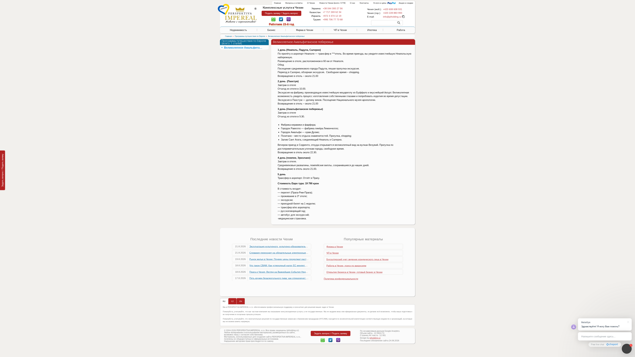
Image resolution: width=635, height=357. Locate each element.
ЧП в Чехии (340, 30)
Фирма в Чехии (304, 30)
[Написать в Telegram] (281, 19)
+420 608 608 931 (392, 9)
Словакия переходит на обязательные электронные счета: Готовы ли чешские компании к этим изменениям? (309, 252)
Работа (401, 30)
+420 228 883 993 (392, 13)
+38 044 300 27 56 (333, 8)
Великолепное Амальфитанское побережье (244, 47)
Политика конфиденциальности (341, 278)
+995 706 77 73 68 (333, 19)
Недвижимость (238, 30)
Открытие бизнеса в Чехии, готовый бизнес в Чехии (354, 272)
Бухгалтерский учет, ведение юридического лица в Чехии (357, 259)
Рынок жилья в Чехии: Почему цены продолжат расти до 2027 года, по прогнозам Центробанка (301, 259)
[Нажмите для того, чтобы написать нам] (392, 16)
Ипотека (372, 30)
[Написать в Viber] (288, 19)
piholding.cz (375, 338)
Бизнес (271, 30)
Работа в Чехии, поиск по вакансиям (346, 265)
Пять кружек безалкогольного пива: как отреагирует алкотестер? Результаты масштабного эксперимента (306, 278)
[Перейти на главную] (241, 15)
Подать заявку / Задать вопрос (281, 13)
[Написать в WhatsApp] (273, 19)
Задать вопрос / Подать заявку (2, 170)
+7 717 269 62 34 (332, 12)
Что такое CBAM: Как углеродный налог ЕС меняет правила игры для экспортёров (294, 265)
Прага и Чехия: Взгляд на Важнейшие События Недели (279, 272)
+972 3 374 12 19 (332, 16)
